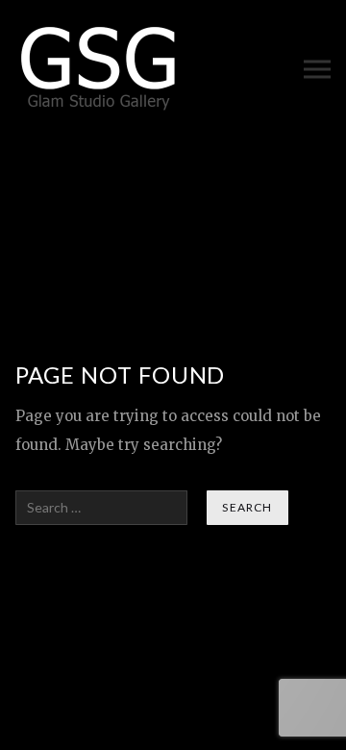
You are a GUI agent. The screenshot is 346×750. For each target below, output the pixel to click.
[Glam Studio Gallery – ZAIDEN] (99, 68)
